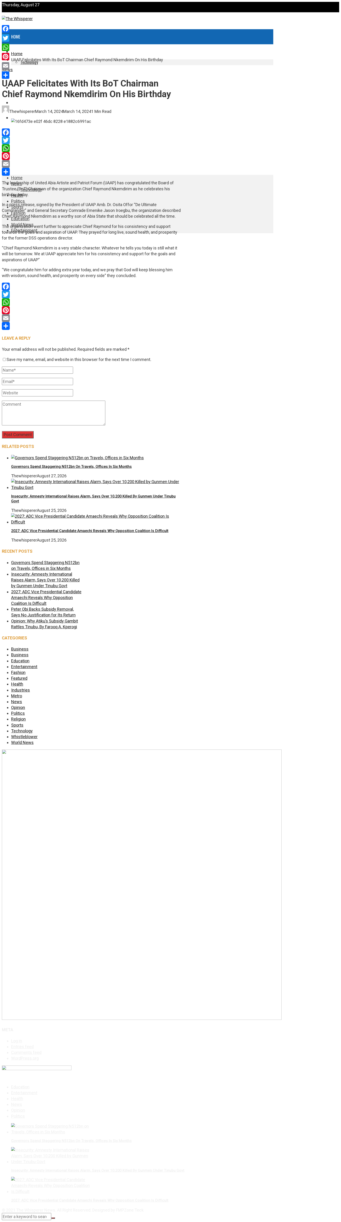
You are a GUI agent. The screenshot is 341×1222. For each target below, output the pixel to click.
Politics (18, 201)
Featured (19, 678)
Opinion (18, 707)
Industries (20, 690)
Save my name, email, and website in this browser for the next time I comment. (78, 359)
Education (20, 133)
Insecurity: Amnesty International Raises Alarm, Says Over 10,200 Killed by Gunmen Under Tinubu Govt (45, 580)
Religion (18, 719)
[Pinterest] (91, 156)
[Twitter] (91, 140)
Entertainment (23, 163)
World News (21, 148)
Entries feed (22, 1046)
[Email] (91, 164)
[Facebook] (91, 132)
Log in (16, 1040)
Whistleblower (24, 736)
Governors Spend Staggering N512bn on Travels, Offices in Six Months (71, 466)
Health (17, 73)
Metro (16, 695)
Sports (17, 103)
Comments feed (26, 1052)
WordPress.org (25, 1058)
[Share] (91, 172)
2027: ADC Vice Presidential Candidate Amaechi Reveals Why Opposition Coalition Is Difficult (89, 531)
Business (20, 649)
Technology (22, 730)
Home (15, 37)
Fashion (17, 118)
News (16, 701)
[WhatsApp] (91, 148)
